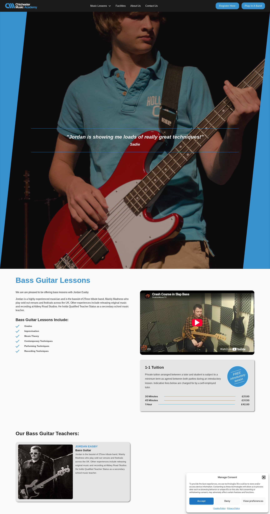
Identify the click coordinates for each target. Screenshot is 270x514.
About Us (135, 6)
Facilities (121, 6)
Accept (201, 500)
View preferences (253, 500)
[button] (263, 477)
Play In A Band (253, 6)
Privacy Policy (233, 508)
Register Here (227, 6)
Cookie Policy (219, 508)
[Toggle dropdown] (109, 6)
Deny (227, 500)
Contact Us (151, 6)
